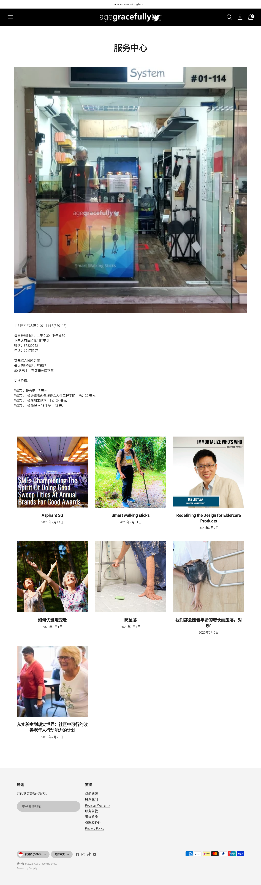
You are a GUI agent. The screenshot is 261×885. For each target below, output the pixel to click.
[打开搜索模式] (229, 17)
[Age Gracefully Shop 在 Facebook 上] (77, 855)
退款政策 (91, 817)
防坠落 (130, 619)
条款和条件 (93, 823)
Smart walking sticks (130, 515)
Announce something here (128, 4)
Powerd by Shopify (27, 868)
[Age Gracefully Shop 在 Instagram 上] (83, 855)
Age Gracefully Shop (45, 863)
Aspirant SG (52, 515)
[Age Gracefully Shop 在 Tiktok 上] (89, 855)
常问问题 (91, 794)
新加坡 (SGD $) (33, 854)
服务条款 (91, 811)
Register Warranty (97, 805)
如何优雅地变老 (52, 619)
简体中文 (60, 854)
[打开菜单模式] (10, 17)
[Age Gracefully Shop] (130, 17)
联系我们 (91, 799)
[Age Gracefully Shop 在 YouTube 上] (95, 855)
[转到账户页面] (240, 17)
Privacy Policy (94, 828)
